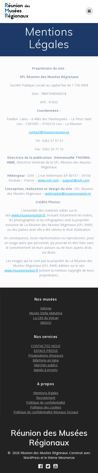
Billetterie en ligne (46, 360)
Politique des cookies (45, 407)
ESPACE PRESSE (46, 350)
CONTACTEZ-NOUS (45, 346)
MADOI (45, 322)
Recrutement (45, 397)
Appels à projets (46, 370)
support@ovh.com (76, 180)
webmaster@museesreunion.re (68, 193)
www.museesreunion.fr (28, 215)
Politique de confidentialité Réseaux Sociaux (45, 412)
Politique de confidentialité (45, 402)
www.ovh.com (48, 180)
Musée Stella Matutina (45, 313)
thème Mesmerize (61, 457)
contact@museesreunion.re (49, 132)
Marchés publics (46, 365)
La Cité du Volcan (46, 318)
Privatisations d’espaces (45, 355)
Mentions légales (45, 393)
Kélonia (45, 308)
